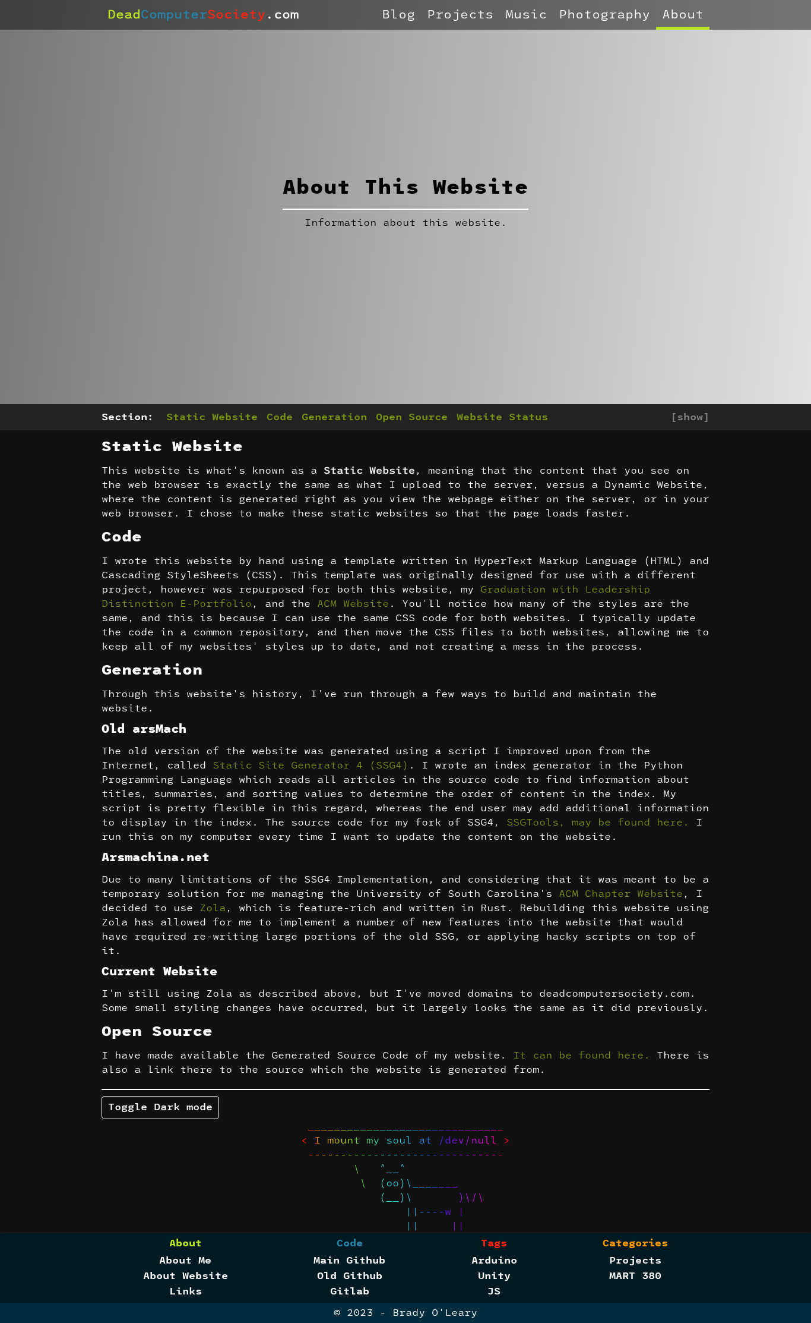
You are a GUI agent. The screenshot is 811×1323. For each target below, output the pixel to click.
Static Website (212, 417)
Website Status (502, 417)
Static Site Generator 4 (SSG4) (310, 765)
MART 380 (635, 1276)
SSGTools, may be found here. (597, 822)
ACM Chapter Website (621, 894)
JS (493, 1291)
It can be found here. (581, 1055)
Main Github (349, 1260)
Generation (334, 417)
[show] (689, 417)
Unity (494, 1276)
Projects (460, 15)
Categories (635, 1243)
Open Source (412, 417)
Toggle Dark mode (160, 1107)
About (683, 15)
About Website (185, 1276)
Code (280, 417)
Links (185, 1291)
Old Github (349, 1276)
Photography (604, 15)
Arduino (494, 1260)
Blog (398, 15)
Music (526, 15)
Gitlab (349, 1291)
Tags (494, 1243)
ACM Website (353, 604)
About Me (185, 1260)
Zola (212, 908)
